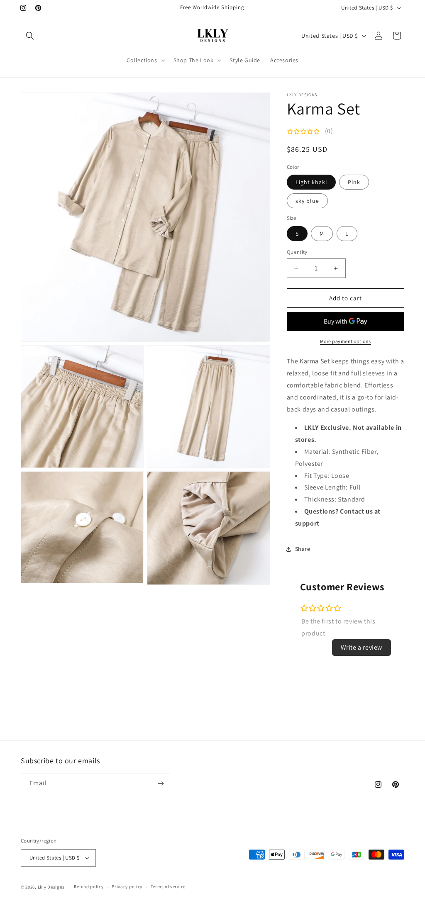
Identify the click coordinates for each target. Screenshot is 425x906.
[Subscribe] (160, 783)
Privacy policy (127, 886)
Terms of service (168, 886)
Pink (354, 182)
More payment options (345, 341)
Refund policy (88, 886)
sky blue (307, 201)
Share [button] (302, 549)
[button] (30, 36)
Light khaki (311, 182)
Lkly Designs (51, 887)
